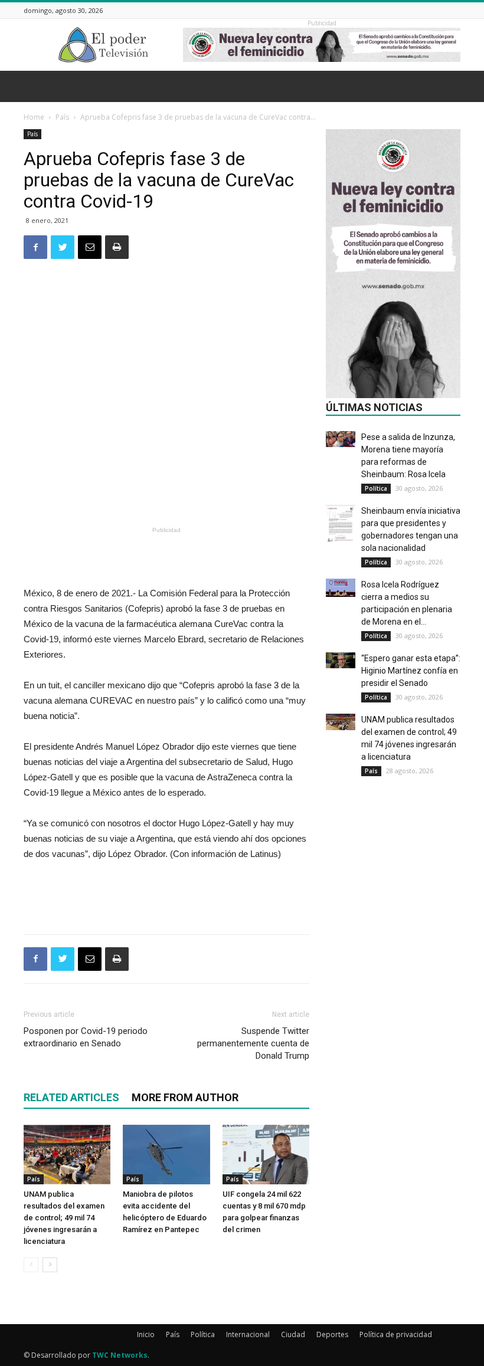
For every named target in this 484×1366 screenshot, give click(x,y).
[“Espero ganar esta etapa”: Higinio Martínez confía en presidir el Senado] (340, 660)
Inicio (146, 1334)
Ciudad (293, 1334)
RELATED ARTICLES (71, 1097)
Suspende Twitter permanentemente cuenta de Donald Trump (253, 1043)
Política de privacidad (395, 1334)
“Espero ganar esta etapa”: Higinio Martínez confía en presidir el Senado (410, 671)
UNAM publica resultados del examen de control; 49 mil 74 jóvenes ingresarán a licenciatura (64, 1218)
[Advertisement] (166, 492)
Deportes (332, 1334)
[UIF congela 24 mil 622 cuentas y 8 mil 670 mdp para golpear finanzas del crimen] (266, 1154)
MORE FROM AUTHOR (185, 1097)
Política (376, 488)
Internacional (248, 1334)
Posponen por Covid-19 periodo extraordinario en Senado (86, 1037)
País (62, 117)
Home (34, 117)
